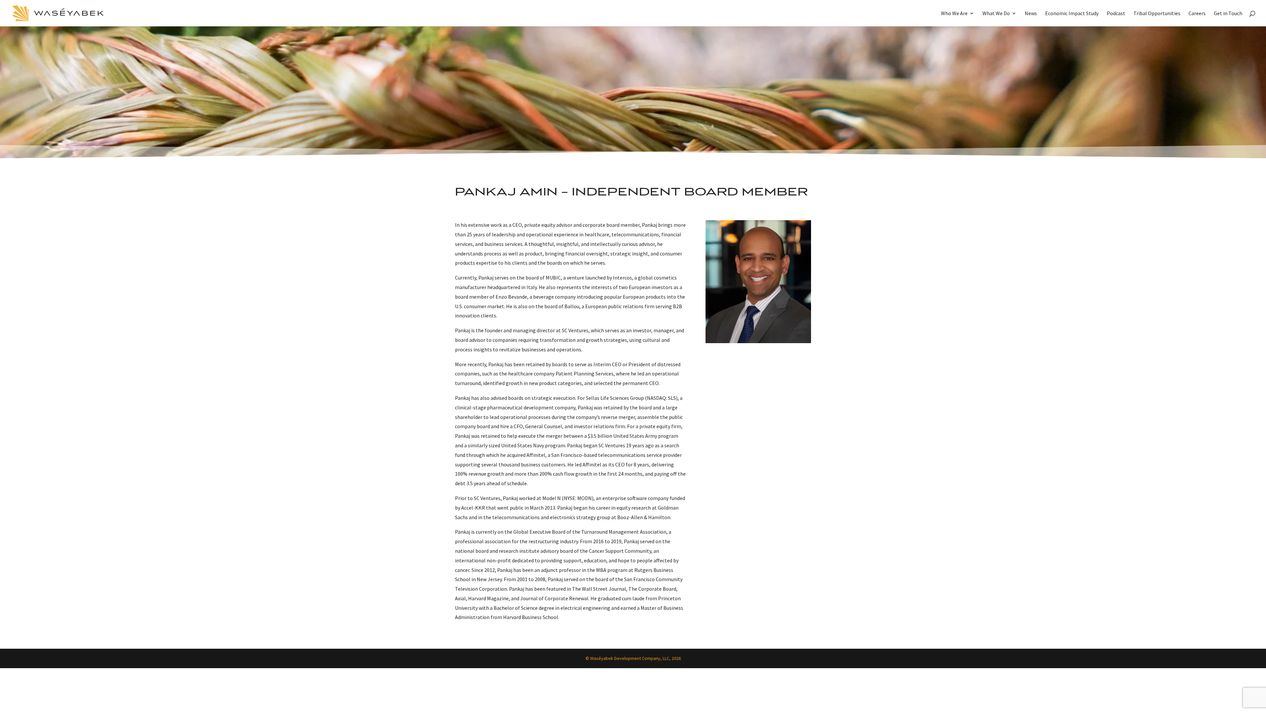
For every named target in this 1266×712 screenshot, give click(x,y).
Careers (1197, 13)
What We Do (996, 13)
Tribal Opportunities (1156, 13)
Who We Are (954, 13)
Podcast (1116, 13)
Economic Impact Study (1072, 13)
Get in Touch (1228, 13)
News (1031, 13)
